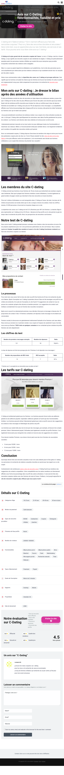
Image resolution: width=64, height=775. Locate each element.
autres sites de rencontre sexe (29, 469)
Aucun (25, 531)
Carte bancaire (27, 509)
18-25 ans (26, 500)
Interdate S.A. (27, 597)
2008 (24, 606)
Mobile (34, 588)
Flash (41, 553)
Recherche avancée (44, 556)
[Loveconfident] (6, 2)
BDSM (25, 519)
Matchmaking (51, 553)
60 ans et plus (56, 500)
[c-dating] (32, 163)
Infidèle (25, 522)
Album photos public (44, 550)
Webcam (25, 560)
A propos (36, 761)
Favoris (34, 553)
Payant (35, 569)
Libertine (34, 522)
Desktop (25, 588)
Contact (43, 761)
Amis (55, 550)
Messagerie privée (28, 556)
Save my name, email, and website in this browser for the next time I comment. (28, 729)
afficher (59, 484)
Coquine (43, 519)
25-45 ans (36, 500)
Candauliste (34, 519)
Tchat (54, 556)
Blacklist (25, 553)
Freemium (26, 569)
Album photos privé (29, 550)
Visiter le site (26, 26)
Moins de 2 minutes (29, 578)
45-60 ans (45, 500)
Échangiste (53, 519)
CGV (40, 761)
